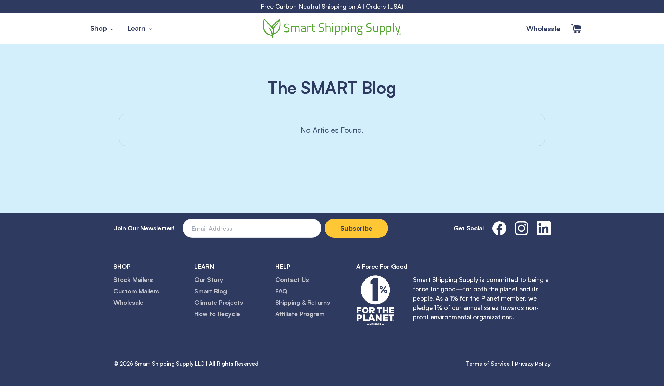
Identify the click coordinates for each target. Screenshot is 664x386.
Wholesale (543, 28)
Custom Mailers (136, 291)
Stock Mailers (133, 279)
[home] (332, 28)
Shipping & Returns (302, 302)
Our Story (208, 279)
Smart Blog (210, 291)
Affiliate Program (300, 314)
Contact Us (292, 279)
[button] (576, 28)
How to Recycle (217, 314)
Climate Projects (218, 302)
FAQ (281, 291)
